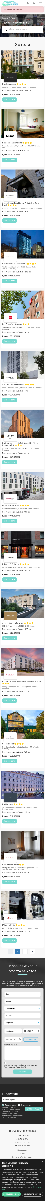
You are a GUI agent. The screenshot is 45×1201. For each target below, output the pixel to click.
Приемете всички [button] (11, 1194)
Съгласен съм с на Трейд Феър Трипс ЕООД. (20, 1066)
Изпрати (22, 1072)
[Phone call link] (28, 3)
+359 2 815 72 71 (22, 1143)
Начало (5, 18)
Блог (22, 1154)
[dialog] (22, 1180)
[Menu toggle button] (41, 3)
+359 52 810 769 (23, 1136)
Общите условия (27, 1065)
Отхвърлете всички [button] (33, 1194)
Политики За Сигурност (22, 1157)
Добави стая (31, 1039)
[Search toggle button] (34, 3)
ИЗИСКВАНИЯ (10, 1045)
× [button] (42, 1162)
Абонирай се (10, 1105)
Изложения (23, 1150)
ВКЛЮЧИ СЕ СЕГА (34, 1109)
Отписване (26, 1105)
